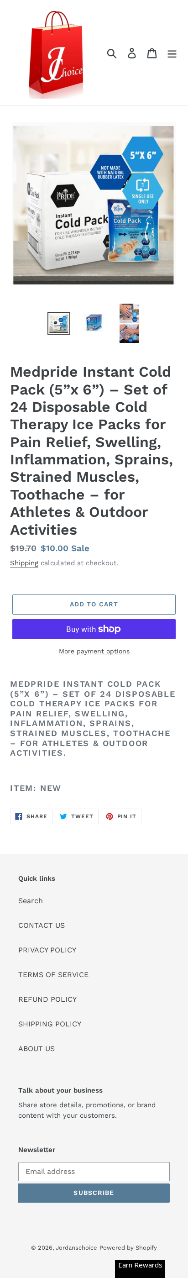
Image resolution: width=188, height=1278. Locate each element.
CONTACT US (41, 925)
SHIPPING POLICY (49, 1024)
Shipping (24, 563)
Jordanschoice (76, 1247)
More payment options (94, 651)
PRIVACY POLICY (47, 950)
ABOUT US (36, 1048)
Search (30, 900)
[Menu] (172, 52)
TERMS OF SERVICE (53, 974)
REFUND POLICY (47, 999)
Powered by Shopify (128, 1247)
